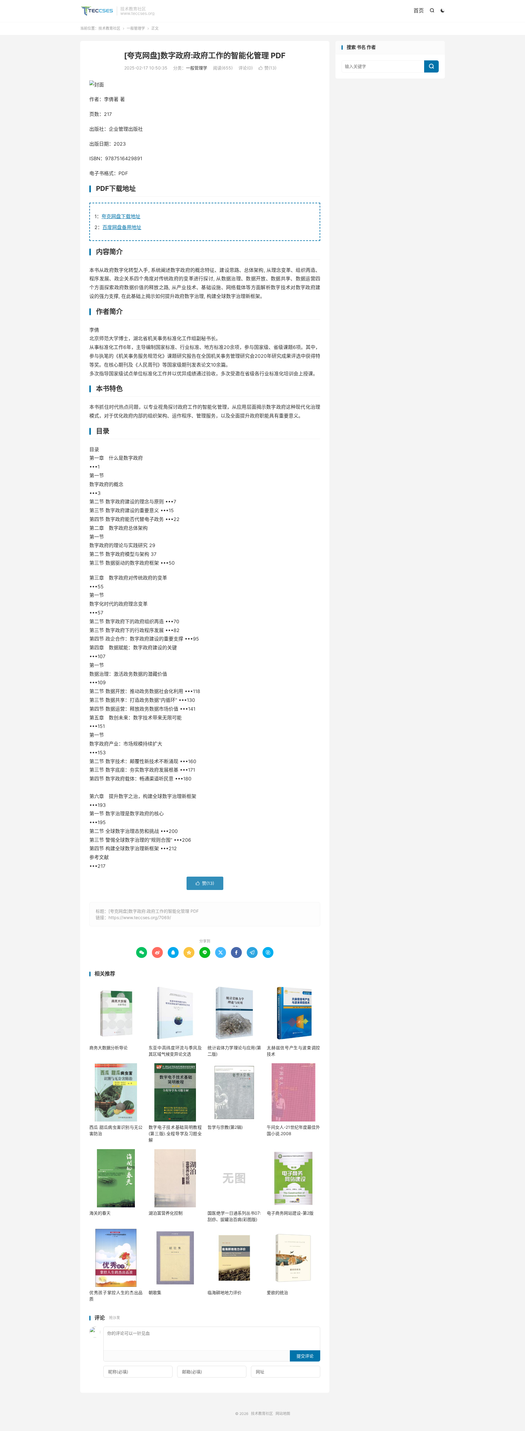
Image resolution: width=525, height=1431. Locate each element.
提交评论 (305, 1355)
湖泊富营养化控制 (166, 1213)
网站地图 (283, 1413)
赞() (267, 67)
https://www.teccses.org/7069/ (139, 917)
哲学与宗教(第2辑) (225, 1127)
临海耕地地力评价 (225, 1292)
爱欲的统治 (277, 1292)
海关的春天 (100, 1213)
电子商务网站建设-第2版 (290, 1213)
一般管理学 (136, 28)
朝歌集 (155, 1292)
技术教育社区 (97, 11)
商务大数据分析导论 (108, 1047)
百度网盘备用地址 (121, 227)
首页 (418, 11)
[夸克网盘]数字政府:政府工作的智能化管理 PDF (205, 55)
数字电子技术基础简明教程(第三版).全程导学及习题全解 (175, 1133)
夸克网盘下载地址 (120, 216)
